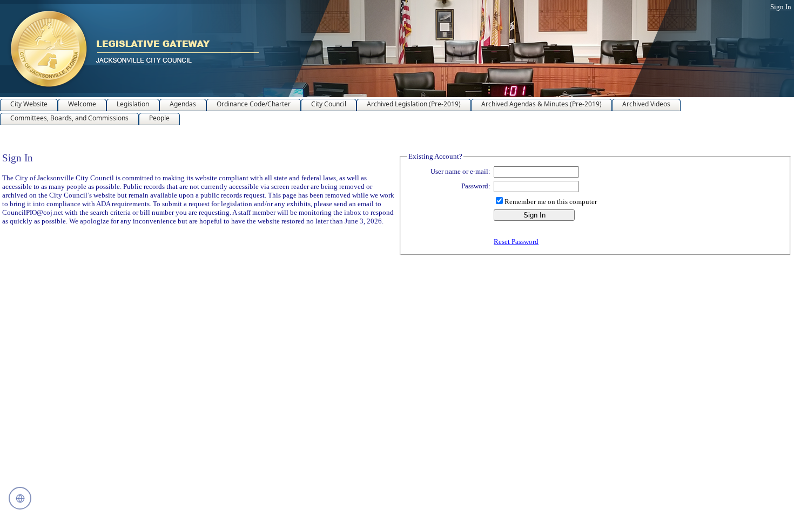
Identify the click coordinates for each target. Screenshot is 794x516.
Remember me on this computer (550, 202)
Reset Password (516, 241)
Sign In (780, 7)
